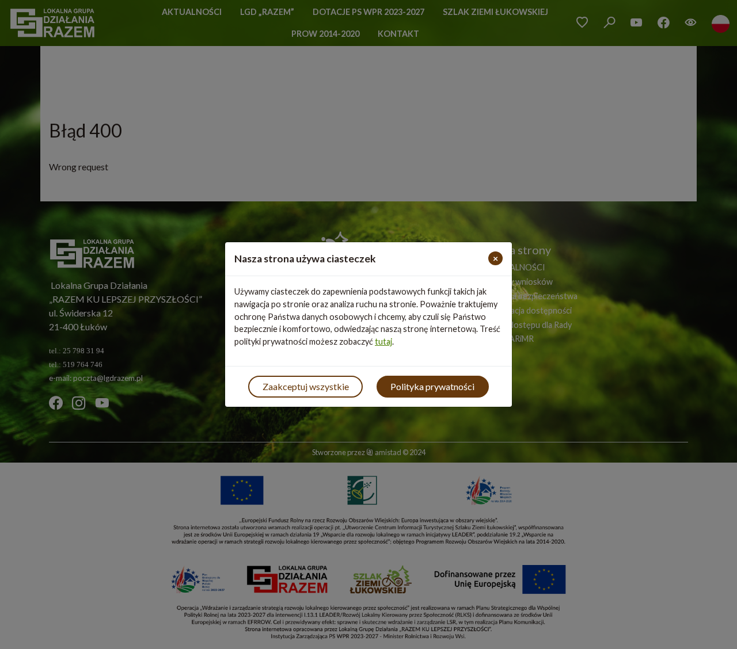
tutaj (383, 341)
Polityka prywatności (432, 386)
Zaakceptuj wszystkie (306, 386)
